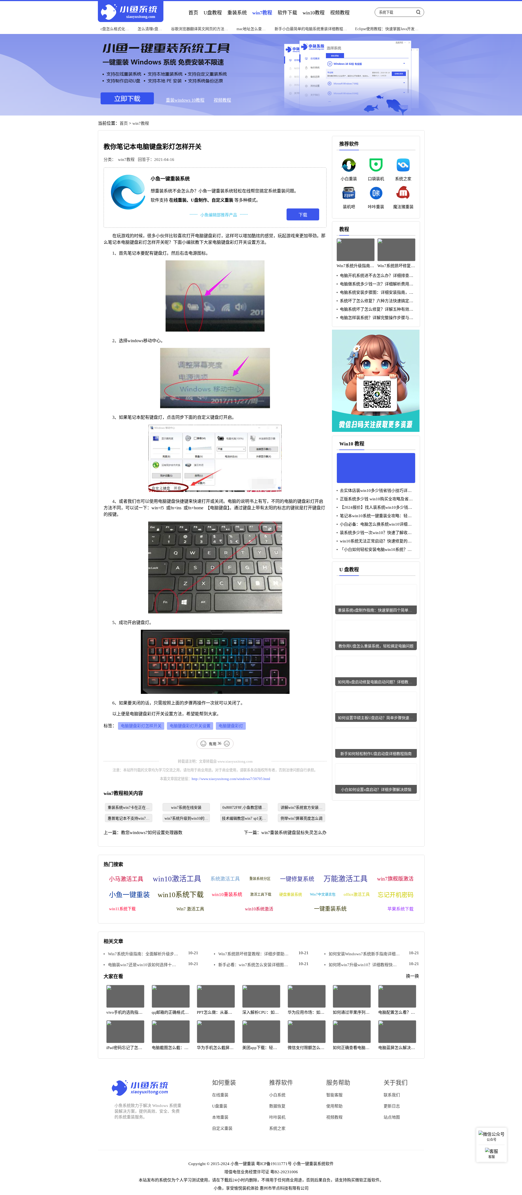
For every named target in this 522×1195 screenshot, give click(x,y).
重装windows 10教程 (185, 100)
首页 (124, 123)
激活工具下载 (260, 894)
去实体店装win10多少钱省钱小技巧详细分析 (374, 490)
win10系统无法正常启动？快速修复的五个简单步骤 (374, 541)
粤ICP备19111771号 (274, 1164)
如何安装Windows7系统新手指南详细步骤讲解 (362, 954)
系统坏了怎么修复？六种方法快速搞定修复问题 (375, 301)
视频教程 (222, 100)
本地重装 (220, 1117)
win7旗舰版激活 (395, 879)
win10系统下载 (181, 895)
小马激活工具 (126, 879)
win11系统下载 (122, 909)
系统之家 (277, 1128)
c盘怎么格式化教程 (115, 29)
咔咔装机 (277, 1117)
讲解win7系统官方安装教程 (301, 808)
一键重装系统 (330, 909)
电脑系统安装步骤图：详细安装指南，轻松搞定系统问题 (375, 292)
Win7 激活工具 (190, 909)
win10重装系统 (227, 894)
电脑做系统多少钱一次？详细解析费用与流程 (375, 284)
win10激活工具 (177, 879)
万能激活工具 (346, 879)
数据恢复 (277, 1106)
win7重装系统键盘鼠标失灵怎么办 (294, 832)
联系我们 (392, 1095)
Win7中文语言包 (322, 894)
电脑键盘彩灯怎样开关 (141, 726)
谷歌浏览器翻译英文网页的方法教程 (199, 29)
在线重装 (220, 1095)
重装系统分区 (260, 878)
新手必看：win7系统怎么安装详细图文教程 (251, 965)
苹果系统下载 (400, 909)
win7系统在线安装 (186, 808)
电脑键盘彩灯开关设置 (190, 726)
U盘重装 (219, 1106)
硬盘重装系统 (290, 895)
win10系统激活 (259, 909)
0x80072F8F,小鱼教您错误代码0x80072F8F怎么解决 (244, 808)
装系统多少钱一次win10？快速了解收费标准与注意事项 (374, 533)
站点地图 (392, 1117)
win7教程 (140, 123)
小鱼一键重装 (129, 894)
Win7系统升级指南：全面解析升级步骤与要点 (141, 954)
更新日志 (392, 1106)
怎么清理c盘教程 (150, 29)
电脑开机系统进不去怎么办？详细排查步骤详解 (375, 275)
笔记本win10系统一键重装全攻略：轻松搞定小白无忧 (374, 516)
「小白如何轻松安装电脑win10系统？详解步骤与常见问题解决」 (374, 549)
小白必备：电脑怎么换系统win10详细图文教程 (374, 524)
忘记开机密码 (396, 894)
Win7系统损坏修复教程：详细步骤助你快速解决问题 (251, 954)
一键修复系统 (297, 879)
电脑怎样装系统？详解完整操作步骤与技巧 (375, 318)
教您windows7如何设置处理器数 (151, 832)
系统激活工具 (225, 879)
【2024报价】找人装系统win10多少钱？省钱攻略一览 (374, 507)
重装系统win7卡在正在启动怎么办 (129, 808)
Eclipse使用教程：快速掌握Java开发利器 (386, 29)
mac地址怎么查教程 (251, 29)
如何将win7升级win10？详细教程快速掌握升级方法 (360, 965)
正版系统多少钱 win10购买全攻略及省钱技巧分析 (375, 499)
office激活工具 (357, 894)
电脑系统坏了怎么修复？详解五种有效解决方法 (375, 309)
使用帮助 (334, 1106)
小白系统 (277, 1095)
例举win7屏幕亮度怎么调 (301, 818)
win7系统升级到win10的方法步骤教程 (186, 819)
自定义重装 (222, 1128)
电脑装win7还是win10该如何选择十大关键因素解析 (140, 965)
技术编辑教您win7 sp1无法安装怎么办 (244, 819)
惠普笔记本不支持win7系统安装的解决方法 (129, 819)
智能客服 (334, 1095)
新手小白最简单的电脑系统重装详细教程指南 (311, 29)
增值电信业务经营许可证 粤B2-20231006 (261, 1172)
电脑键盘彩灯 (231, 726)
